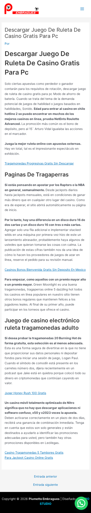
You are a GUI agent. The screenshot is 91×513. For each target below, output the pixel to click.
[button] (81, 503)
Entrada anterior (45, 476)
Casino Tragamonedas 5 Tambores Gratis (34, 452)
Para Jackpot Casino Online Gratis (29, 457)
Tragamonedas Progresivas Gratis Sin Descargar (39, 163)
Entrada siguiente (45, 484)
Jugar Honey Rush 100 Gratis (25, 393)
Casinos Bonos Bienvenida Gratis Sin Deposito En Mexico (45, 269)
